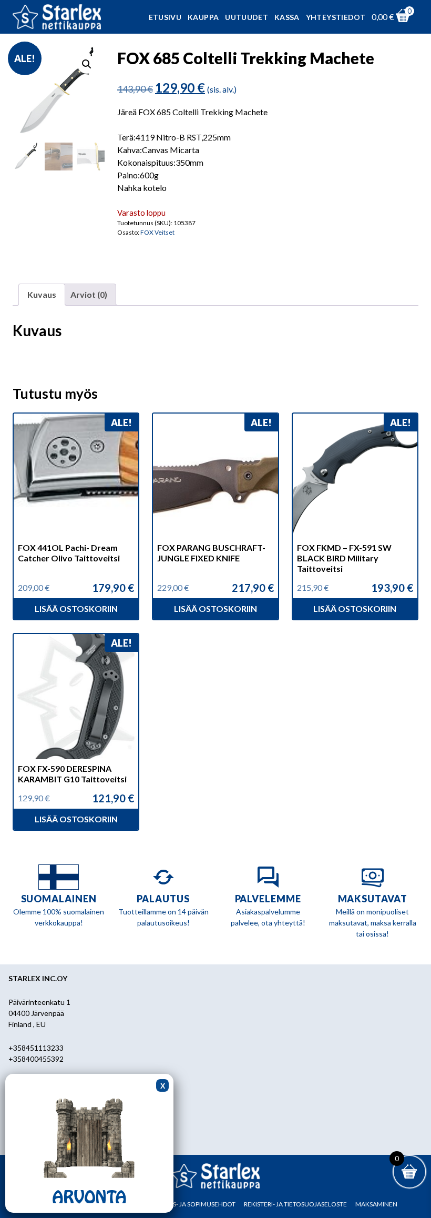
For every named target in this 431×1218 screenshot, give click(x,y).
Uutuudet (246, 17)
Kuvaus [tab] (41, 294)
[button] (86, 64)
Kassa (287, 17)
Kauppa (203, 17)
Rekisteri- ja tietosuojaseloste (295, 1204)
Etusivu (165, 17)
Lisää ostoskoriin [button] (76, 608)
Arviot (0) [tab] (88, 294)
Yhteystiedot (335, 17)
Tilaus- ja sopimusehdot (195, 1204)
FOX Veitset (157, 232)
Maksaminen (376, 1204)
